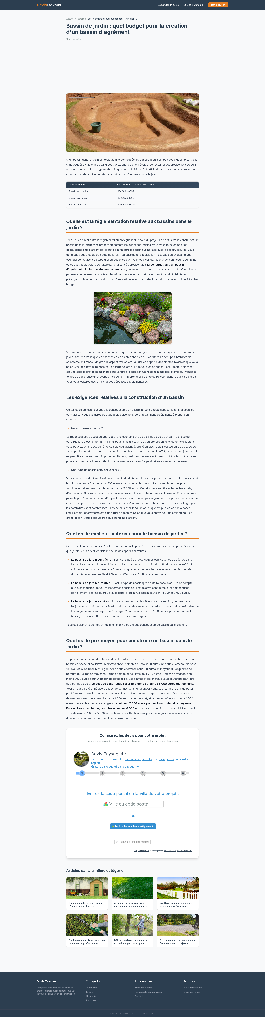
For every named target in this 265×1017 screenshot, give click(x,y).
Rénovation (91, 987)
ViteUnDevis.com (170, 851)
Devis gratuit (218, 5)
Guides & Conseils (193, 5)
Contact (139, 996)
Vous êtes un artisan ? (184, 851)
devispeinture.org (193, 987)
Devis (49, 5)
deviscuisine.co (192, 992)
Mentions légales (143, 987)
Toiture (89, 992)
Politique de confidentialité (148, 992)
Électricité (91, 1000)
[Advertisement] (158, 66)
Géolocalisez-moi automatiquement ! (134, 826)
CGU (135, 851)
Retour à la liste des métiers (133, 841)
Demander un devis (168, 5)
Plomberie (91, 996)
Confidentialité (143, 851)
